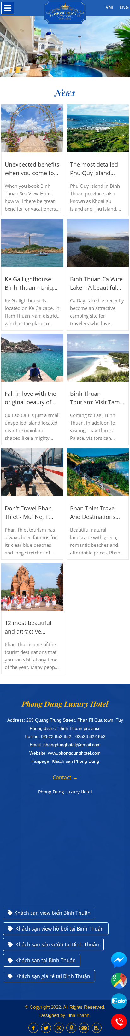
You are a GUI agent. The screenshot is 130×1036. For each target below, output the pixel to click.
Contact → (65, 777)
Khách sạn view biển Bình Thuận (52, 912)
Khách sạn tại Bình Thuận (45, 960)
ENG (124, 7)
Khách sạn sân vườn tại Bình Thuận (56, 944)
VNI (109, 7)
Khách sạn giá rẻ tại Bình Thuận (52, 976)
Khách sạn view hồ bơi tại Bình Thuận (59, 928)
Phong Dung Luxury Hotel (65, 792)
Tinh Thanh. (79, 1015)
